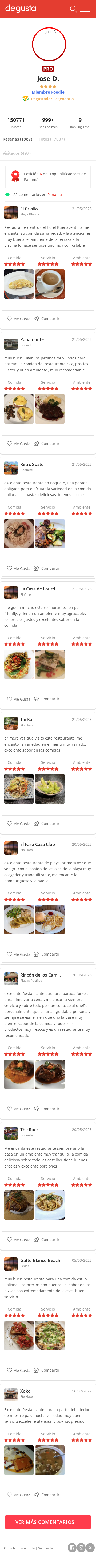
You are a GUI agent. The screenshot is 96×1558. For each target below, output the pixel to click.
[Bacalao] (50, 1073)
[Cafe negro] (50, 283)
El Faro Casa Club (37, 844)
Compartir (50, 318)
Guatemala (45, 1548)
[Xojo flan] (19, 1459)
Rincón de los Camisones (40, 975)
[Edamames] (50, 788)
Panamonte (32, 339)
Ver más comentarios (45, 1522)
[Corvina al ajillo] (50, 663)
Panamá (54, 194)
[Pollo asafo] (50, 533)
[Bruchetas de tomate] (19, 1335)
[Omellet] (19, 283)
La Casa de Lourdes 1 (40, 589)
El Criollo (29, 209)
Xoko (25, 1391)
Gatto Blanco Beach (40, 1260)
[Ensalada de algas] (19, 788)
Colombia (10, 1548)
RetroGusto (32, 464)
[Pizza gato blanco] (50, 1335)
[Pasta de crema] (50, 1204)
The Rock (29, 1130)
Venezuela (28, 1548)
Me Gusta (21, 319)
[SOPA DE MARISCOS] (50, 1459)
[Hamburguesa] (50, 919)
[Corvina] (19, 919)
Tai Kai (26, 719)
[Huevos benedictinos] (19, 408)
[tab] (17, 139)
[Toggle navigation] (84, 9)
